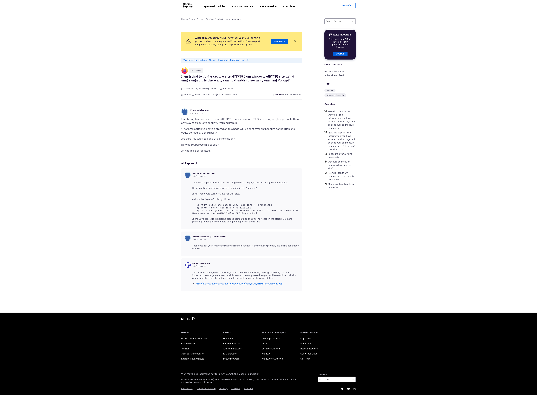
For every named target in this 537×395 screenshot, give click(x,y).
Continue (340, 54)
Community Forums (242, 6)
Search (352, 21)
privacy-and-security (335, 95)
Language (322, 374)
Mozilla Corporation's (198, 374)
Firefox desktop (231, 343)
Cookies (235, 388)
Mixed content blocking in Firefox (341, 186)
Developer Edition (271, 338)
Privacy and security (204, 94)
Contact (248, 388)
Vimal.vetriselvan (199, 110)
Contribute (289, 6)
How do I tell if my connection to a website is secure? (341, 176)
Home (184, 19)
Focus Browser (231, 358)
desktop (330, 90)
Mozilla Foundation (248, 374)
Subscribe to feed (334, 75)
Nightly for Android (272, 358)
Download (228, 338)
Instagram (355, 389)
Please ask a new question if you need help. (229, 60)
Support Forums (196, 19)
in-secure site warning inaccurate (340, 156)
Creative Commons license (197, 382)
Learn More (279, 41)
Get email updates (334, 71)
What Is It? (306, 343)
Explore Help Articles (213, 6)
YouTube (348, 389)
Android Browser (232, 348)
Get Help (305, 358)
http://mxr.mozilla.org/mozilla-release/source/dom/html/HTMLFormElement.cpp (239, 283)
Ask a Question (268, 6)
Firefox (209, 19)
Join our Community (192, 353)
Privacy (223, 388)
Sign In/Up (347, 5)
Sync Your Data (308, 353)
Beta (264, 343)
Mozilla (188, 319)
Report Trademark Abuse (194, 338)
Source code (188, 343)
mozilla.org (187, 388)
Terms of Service (206, 388)
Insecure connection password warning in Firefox (339, 165)
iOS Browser (230, 353)
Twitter (185, 348)
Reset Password (309, 348)
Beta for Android (271, 348)
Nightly (266, 353)
